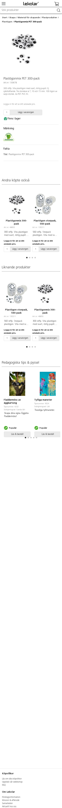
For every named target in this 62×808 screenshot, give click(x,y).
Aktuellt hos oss (9, 807)
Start (4, 17)
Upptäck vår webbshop (12, 782)
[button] (27, 257)
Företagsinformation (11, 797)
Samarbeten (7, 803)
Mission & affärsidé (10, 800)
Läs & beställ (17, 434)
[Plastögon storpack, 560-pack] (45, 204)
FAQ (4, 785)
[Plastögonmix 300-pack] (16, 204)
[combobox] (31, 10)
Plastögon (7, 21)
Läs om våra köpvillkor (12, 779)
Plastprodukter (49, 17)
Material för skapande (29, 17)
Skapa (12, 17)
